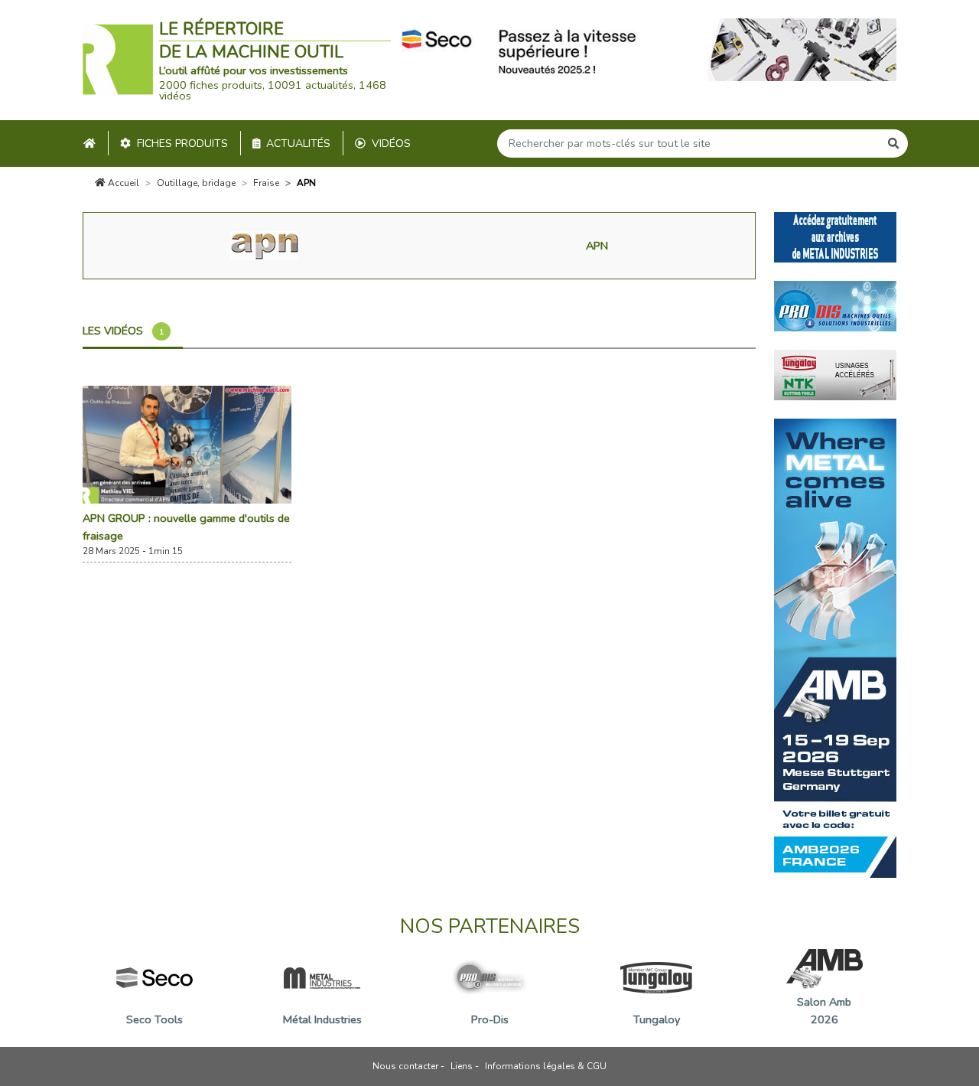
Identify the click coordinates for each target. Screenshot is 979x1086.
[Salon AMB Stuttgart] (835, 647)
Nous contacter (405, 1066)
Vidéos (391, 143)
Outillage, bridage (196, 183)
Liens (461, 1066)
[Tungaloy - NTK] (835, 374)
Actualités (298, 143)
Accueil (122, 183)
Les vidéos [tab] (123, 330)
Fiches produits (182, 143)
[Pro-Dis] (835, 305)
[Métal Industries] (835, 236)
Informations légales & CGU (546, 1066)
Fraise (266, 183)
